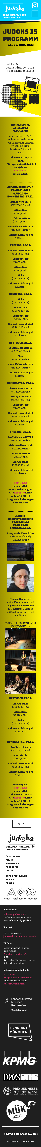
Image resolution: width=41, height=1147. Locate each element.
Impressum (12, 1141)
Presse (10, 883)
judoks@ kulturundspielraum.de (19, 936)
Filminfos (19, 492)
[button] (35, 14)
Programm (12, 867)
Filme (9, 860)
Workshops (12, 863)
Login (9, 870)
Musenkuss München (14, 984)
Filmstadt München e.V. (15, 954)
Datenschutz (28, 1141)
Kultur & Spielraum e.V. (14, 914)
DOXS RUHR (9, 975)
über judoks (13, 856)
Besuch (10, 879)
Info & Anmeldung (16, 876)
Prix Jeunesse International (17, 978)
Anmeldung (20, 170)
